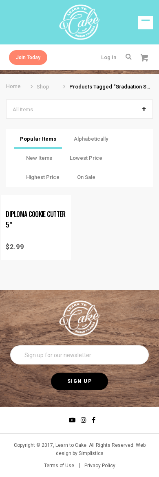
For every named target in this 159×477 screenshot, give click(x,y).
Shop (43, 87)
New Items (39, 158)
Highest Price (43, 177)
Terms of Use (59, 465)
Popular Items (38, 139)
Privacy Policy (99, 465)
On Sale (86, 177)
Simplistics (91, 453)
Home (13, 86)
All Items (23, 109)
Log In (108, 57)
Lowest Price (86, 158)
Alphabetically (91, 139)
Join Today (28, 57)
